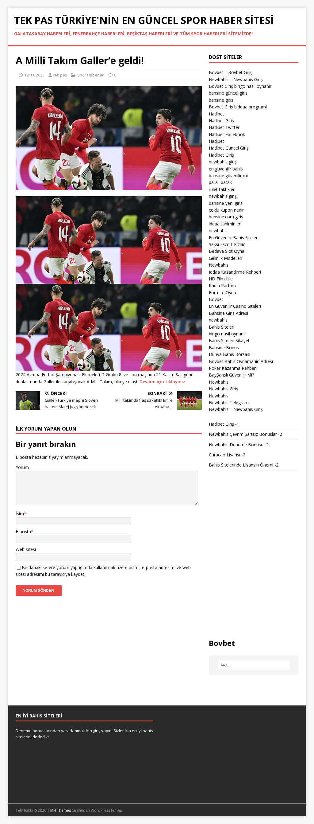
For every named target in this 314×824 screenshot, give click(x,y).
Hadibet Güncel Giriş (229, 148)
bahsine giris (221, 100)
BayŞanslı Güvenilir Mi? (231, 375)
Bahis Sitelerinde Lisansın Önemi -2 (243, 465)
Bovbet (216, 299)
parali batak (220, 182)
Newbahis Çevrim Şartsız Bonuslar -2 (245, 434)
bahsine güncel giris (228, 93)
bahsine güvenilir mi (228, 175)
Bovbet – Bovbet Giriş (230, 72)
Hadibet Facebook (227, 134)
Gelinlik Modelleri (225, 258)
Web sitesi (26, 549)
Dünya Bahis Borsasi (229, 354)
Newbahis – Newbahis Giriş (236, 79)
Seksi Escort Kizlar (227, 244)
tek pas (60, 75)
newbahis (218, 230)
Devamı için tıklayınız (162, 382)
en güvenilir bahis (226, 169)
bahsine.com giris (226, 217)
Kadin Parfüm (222, 285)
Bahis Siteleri (221, 327)
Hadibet (216, 114)
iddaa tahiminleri (225, 224)
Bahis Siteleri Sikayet (229, 340)
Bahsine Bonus (224, 347)
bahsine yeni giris (226, 203)
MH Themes (60, 810)
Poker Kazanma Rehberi (233, 368)
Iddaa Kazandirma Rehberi (235, 272)
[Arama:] (253, 665)
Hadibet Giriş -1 (224, 424)
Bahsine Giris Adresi (228, 313)
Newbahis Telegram (229, 402)
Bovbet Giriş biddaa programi (238, 107)
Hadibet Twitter (224, 127)
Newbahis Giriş (223, 389)
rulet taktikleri (222, 189)
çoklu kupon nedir (226, 210)
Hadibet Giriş (221, 120)
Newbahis (218, 265)
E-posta (23, 531)
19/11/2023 (34, 75)
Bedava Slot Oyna (226, 251)
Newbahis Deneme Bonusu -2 (239, 444)
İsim (20, 514)
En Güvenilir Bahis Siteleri (233, 237)
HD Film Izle (221, 279)
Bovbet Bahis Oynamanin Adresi (241, 361)
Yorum (22, 467)
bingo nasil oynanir (227, 334)
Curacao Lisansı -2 (227, 455)
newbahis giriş (223, 162)
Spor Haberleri (91, 75)
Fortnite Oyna (222, 292)
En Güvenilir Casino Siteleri (235, 306)
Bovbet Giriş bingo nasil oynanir (240, 86)
